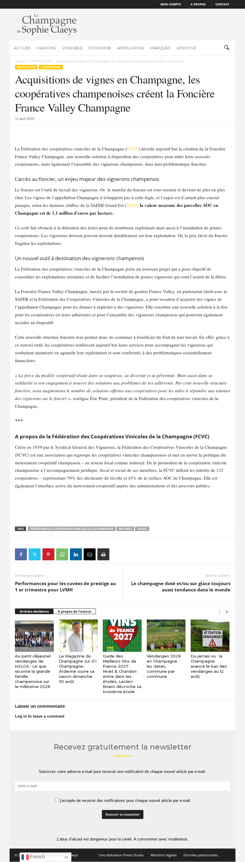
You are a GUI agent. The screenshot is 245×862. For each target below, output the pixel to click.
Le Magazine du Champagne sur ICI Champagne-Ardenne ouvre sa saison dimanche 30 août (78, 669)
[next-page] (227, 611)
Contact (222, 4)
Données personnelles (200, 855)
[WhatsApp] (62, 554)
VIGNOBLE (72, 47)
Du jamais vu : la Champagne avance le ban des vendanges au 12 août (209, 666)
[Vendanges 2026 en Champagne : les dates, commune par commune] (166, 636)
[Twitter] (35, 554)
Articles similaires (34, 611)
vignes (142, 529)
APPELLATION (130, 47)
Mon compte (170, 4)
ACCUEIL (22, 47)
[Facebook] (21, 554)
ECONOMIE (100, 47)
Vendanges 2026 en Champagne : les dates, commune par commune (164, 666)
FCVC (132, 149)
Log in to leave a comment (39, 716)
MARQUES (160, 47)
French (37, 856)
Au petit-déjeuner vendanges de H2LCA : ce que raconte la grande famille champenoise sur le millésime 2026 (33, 671)
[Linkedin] (76, 554)
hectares (125, 529)
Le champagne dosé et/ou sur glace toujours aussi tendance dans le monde (180, 586)
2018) (131, 205)
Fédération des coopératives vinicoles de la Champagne (72, 529)
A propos (198, 4)
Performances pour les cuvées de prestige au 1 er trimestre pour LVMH (65, 586)
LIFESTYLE (186, 47)
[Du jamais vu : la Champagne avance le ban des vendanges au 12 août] (210, 636)
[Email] (90, 554)
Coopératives (51, 67)
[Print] (103, 554)
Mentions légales (164, 855)
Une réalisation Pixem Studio (121, 855)
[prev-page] (220, 611)
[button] (226, 47)
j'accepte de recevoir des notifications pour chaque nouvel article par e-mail (124, 800)
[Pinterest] (48, 554)
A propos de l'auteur (74, 611)
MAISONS (46, 47)
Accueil (20, 61)
